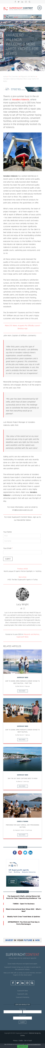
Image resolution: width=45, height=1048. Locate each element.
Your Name (7, 532)
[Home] (18, 9)
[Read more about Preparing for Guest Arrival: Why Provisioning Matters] (22, 805)
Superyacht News (23, 637)
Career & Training (22, 821)
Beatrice (20, 781)
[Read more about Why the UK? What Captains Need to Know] (22, 759)
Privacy (15, 1041)
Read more (22, 691)
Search (29, 2)
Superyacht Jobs (22, 994)
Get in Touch (28, 1041)
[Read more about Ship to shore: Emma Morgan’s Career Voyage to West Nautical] (22, 710)
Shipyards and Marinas (31, 634)
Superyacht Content (19, 830)
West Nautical (20, 686)
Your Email (8, 548)
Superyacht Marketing (22, 997)
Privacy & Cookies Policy (34, 1044)
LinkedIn (22, 2)
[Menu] (39, 8)
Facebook (15, 2)
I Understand (22, 1046)
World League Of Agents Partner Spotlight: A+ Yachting (22, 570)
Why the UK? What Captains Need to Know (22, 778)
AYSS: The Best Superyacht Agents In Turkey (22, 578)
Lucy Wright (22, 604)
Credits (21, 1041)
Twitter (18, 2)
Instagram (26, 2)
